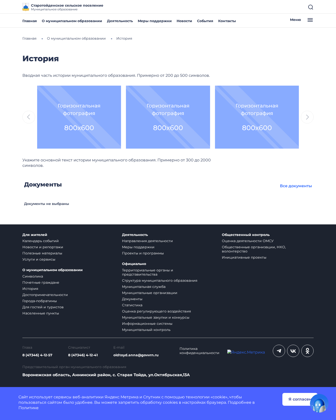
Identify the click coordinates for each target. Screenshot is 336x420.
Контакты (227, 21)
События (205, 21)
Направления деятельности (147, 241)
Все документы (296, 186)
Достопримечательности (45, 295)
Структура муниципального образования (159, 280)
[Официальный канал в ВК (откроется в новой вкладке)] (293, 351)
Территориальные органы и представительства (147, 272)
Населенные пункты (40, 313)
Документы (132, 299)
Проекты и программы (143, 253)
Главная (29, 21)
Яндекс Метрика (121, 397)
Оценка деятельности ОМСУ (248, 241)
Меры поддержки (155, 21)
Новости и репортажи (42, 247)
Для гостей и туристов (43, 307)
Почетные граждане (40, 282)
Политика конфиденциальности (199, 351)
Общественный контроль (246, 235)
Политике (28, 407)
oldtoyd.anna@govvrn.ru (136, 355)
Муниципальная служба (144, 286)
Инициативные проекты (244, 257)
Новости (184, 21)
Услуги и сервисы (38, 259)
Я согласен (300, 399)
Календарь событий (40, 241)
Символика (32, 276)
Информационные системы (147, 323)
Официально (134, 264)
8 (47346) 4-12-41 (83, 355)
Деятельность (120, 21)
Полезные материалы (42, 253)
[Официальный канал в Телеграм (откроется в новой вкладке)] (279, 351)
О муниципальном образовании (72, 21)
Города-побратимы (39, 301)
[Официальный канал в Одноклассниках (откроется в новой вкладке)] (307, 351)
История (30, 288)
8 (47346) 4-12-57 (37, 355)
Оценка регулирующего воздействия (156, 311)
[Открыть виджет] (319, 403)
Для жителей (34, 235)
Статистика (132, 305)
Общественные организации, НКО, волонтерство (254, 249)
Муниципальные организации (149, 293)
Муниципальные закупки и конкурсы (155, 317)
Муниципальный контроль (146, 329)
